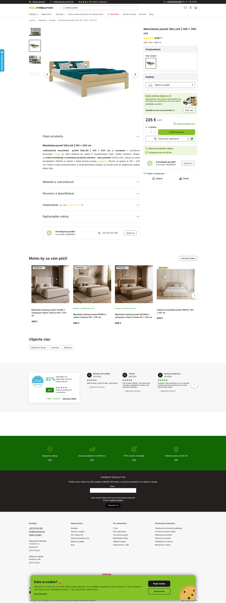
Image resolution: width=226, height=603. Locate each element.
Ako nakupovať (77, 535)
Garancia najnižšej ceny (186, 124)
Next (194, 295)
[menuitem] (34, 14)
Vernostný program (120, 535)
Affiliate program (119, 541)
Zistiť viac (189, 110)
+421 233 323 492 (182, 2)
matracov (102, 161)
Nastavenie (159, 591)
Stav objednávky (119, 532)
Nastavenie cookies (163, 545)
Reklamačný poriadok (163, 535)
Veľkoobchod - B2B (121, 545)
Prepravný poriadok (163, 538)
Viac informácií (40, 594)
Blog (73, 545)
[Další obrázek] (135, 74)
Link (50, 460)
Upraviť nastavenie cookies (85, 600)
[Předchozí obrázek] (47, 74)
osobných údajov (116, 500)
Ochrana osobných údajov (165, 532)
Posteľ (57, 154)
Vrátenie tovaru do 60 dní (63, 2)
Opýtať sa (130, 233)
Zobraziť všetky (188, 258)
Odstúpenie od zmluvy (164, 541)
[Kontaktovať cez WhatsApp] (192, 139)
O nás (115, 528)
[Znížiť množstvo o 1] (148, 132)
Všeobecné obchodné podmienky (168, 528)
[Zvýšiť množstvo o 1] (155, 132)
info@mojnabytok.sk (37, 532)
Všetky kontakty (35, 535)
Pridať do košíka (176, 132)
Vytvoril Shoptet (191, 600)
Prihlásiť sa (113, 505)
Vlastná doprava (38, 2)
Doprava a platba (77, 532)
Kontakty (74, 528)
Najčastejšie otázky (120, 538)
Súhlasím (159, 584)
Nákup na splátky (77, 541)
